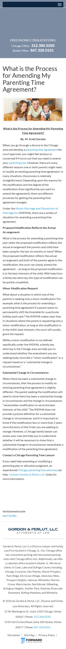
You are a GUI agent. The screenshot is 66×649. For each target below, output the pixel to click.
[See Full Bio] (18, 515)
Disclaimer (14, 635)
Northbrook (39, 584)
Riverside (56, 588)
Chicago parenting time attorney (37, 470)
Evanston (20, 571)
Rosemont (14, 592)
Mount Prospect (51, 571)
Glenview (46, 575)
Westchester (23, 584)
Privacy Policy (47, 635)
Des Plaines (34, 571)
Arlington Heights (13, 588)
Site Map (29, 635)
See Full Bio (10, 515)
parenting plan (17, 162)
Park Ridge (12, 575)
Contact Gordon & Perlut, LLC (27, 474)
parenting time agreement (41, 149)
